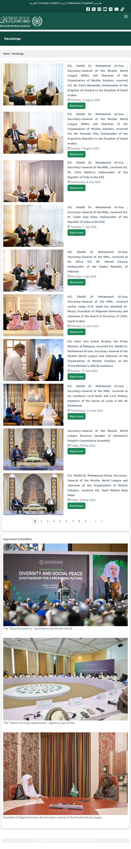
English (55, 3)
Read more (76, 105)
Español (87, 3)
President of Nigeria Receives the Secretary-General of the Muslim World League (52, 817)
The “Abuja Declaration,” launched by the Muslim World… (39, 628)
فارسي (97, 3)
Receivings (18, 53)
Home (6, 53)
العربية (33, 3)
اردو (64, 3)
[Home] (21, 22)
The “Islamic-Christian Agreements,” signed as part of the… (40, 722)
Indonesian (74, 3)
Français (44, 3)
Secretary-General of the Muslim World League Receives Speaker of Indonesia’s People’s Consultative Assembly (98, 435)
